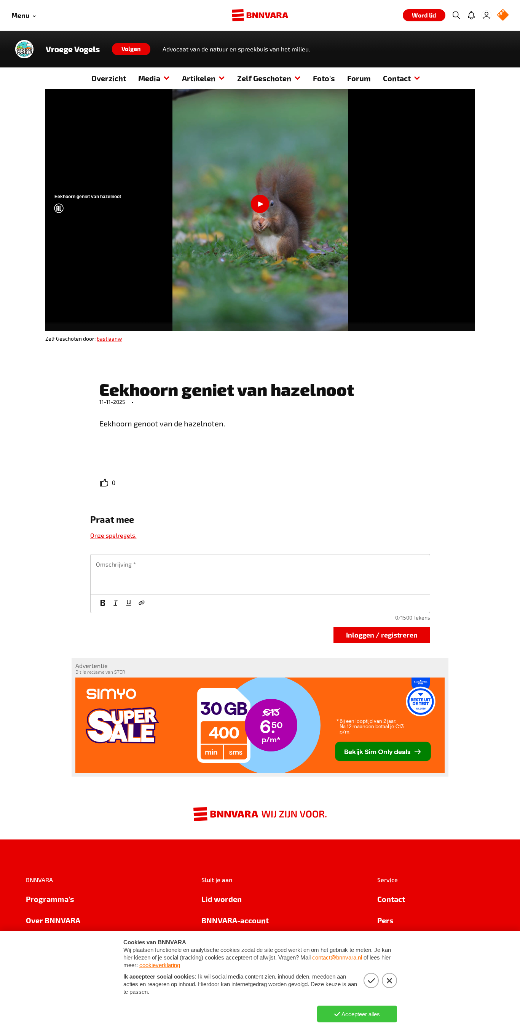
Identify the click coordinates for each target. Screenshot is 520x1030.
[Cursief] (116, 603)
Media (149, 78)
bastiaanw (109, 338)
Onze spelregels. (113, 535)
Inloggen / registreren (382, 635)
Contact (397, 78)
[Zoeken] (456, 15)
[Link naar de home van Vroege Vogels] (24, 49)
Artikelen (198, 78)
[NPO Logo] (503, 15)
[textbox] (260, 574)
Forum (359, 78)
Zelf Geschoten (264, 78)
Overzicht (108, 78)
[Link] (142, 603)
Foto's (324, 78)
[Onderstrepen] (129, 603)
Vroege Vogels (73, 49)
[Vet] (103, 603)
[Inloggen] (486, 15)
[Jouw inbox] (471, 15)
